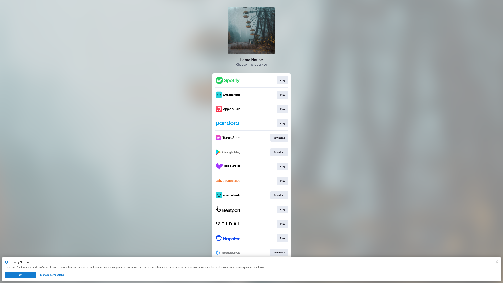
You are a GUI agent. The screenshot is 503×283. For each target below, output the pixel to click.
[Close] (497, 261)
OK (20, 275)
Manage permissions (52, 275)
